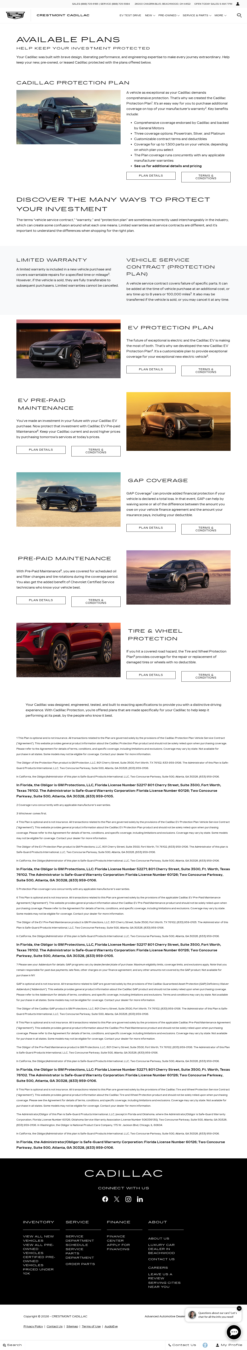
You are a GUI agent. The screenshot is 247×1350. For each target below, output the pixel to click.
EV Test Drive (130, 15)
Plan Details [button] (151, 369)
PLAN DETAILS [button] (151, 175)
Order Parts (80, 1264)
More (219, 16)
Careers (158, 1267)
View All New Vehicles (38, 1238)
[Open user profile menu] (238, 4)
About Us (158, 1238)
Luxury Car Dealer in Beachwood (161, 1249)
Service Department (80, 1238)
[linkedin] (140, 1199)
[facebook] (105, 1199)
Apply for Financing (118, 1247)
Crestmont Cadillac (69, 1316)
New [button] (149, 16)
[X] (117, 1199)
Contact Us (161, 1259)
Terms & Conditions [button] (206, 371)
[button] (239, 15)
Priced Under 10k (38, 1271)
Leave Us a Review (160, 1276)
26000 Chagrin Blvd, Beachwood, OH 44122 (162, 4)
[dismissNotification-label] (239, 1308)
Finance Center (116, 1238)
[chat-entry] (234, 1332)
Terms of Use (91, 1326)
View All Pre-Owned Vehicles (38, 1249)
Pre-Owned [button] (167, 16)
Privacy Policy (33, 1326)
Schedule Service (77, 1247)
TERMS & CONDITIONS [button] (206, 177)
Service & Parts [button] (195, 16)
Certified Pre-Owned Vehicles (39, 1261)
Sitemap (72, 1326)
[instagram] (128, 1199)
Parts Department (80, 1255)
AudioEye (111, 1326)
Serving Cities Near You (164, 1284)
